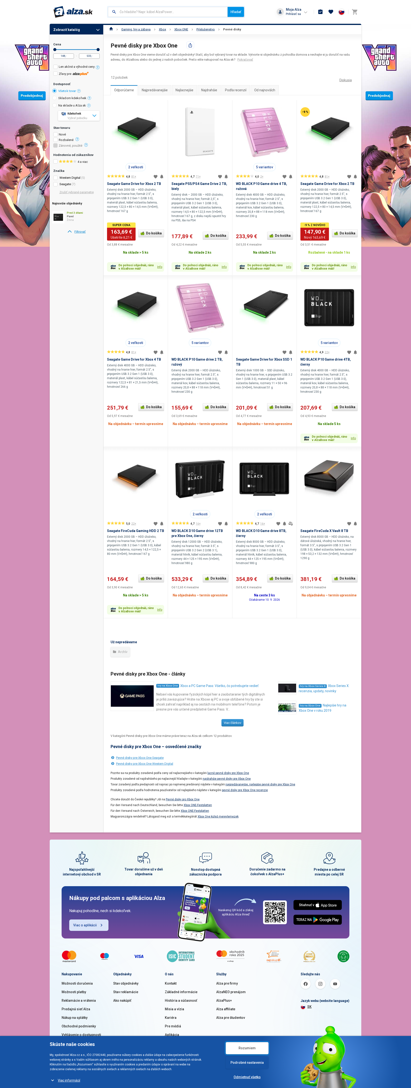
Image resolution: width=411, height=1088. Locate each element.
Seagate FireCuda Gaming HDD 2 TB (135, 531)
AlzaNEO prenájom (231, 992)
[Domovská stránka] (111, 29)
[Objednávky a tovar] (320, 12)
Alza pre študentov (230, 1018)
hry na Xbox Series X (313, 686)
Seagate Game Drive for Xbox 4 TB (134, 359)
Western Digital (69, 177)
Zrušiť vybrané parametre (76, 192)
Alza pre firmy (227, 983)
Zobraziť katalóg (66, 30)
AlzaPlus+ (224, 1000)
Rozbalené (66, 140)
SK (309, 1007)
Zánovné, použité (70, 145)
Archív (122, 652)
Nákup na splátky (75, 1018)
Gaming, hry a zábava (136, 29)
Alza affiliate (225, 1009)
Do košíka (154, 233)
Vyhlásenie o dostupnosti (81, 1035)
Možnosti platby (74, 992)
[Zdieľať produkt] (190, 45)
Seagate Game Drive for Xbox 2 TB (134, 184)
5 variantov (264, 167)
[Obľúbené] (331, 12)
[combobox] (168, 12)
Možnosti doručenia (77, 983)
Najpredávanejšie (155, 90)
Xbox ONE (181, 29)
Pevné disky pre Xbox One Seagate (140, 757)
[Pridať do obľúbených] (155, 176)
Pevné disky (232, 29)
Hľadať (235, 12)
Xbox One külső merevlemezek (218, 816)
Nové (62, 134)
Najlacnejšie (184, 90)
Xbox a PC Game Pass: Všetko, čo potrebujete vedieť (219, 686)
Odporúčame (124, 90)
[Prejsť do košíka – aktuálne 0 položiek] (354, 12)
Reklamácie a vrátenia (79, 1000)
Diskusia (345, 80)
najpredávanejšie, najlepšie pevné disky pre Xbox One (260, 784)
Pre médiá (173, 1026)
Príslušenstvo (205, 29)
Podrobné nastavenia (247, 1062)
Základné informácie (181, 992)
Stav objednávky (125, 983)
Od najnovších (264, 90)
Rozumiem (247, 1048)
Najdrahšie (209, 90)
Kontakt (170, 983)
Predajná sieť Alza (76, 1009)
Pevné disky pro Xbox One (183, 799)
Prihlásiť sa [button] (293, 14)
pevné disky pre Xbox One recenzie (245, 790)
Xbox (162, 29)
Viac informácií (69, 1080)
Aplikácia (172, 1035)
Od (54, 49)
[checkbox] (76, 67)
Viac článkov (232, 723)
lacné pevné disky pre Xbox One (228, 773)
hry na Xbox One (167, 685)
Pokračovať (245, 59)
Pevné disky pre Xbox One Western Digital (144, 763)
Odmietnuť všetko (247, 1077)
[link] (76, 231)
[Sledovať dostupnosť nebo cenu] (161, 176)
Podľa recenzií (235, 90)
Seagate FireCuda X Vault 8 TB (324, 531)
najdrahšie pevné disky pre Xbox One (227, 778)
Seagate (65, 184)
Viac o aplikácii (85, 925)
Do (98, 49)
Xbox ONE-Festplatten (198, 805)
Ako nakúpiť (122, 1000)
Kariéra (170, 1018)
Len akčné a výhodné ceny (77, 66)
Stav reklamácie (125, 992)
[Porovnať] (290, 523)
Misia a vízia (174, 1009)
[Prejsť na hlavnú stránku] (73, 12)
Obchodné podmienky (79, 1026)
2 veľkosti (135, 167)
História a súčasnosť (181, 1000)
